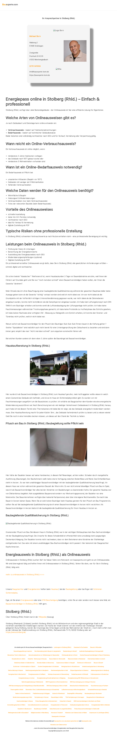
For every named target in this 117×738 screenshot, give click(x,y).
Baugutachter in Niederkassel (95, 697)
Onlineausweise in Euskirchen (100, 674)
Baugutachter (18, 589)
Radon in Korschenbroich (22, 693)
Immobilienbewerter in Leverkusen (38, 705)
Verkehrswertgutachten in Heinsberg (93, 666)
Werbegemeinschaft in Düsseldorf (18, 712)
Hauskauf (55, 589)
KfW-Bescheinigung (50, 600)
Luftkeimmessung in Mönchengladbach (73, 689)
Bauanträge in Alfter (57, 697)
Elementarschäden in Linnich (96, 659)
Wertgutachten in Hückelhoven (70, 666)
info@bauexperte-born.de (39, 72)
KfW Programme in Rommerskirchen (57, 682)
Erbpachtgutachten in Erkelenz (79, 670)
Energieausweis (27, 600)
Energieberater (34, 589)
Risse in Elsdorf (98, 663)
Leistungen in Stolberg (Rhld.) (62, 647)
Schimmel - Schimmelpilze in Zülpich (24, 666)
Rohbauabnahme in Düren (69, 655)
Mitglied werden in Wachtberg (39, 712)
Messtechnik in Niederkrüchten (79, 685)
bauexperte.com (59, 721)
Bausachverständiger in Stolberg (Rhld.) (22, 604)
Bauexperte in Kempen (58, 716)
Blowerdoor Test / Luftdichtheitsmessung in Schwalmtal (42, 689)
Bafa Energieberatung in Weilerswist (32, 682)
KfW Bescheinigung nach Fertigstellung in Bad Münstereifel (26, 685)
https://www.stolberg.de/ (16, 632)
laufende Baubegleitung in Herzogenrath (91, 651)
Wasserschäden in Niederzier (76, 659)
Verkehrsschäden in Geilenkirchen (24, 663)
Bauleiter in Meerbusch (24, 709)
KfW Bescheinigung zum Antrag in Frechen (82, 682)
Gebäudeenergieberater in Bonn (79, 705)
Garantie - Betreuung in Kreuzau (37, 659)
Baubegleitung (71, 589)
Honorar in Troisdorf (57, 712)
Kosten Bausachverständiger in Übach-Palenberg (94, 655)
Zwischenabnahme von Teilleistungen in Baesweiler (43, 655)
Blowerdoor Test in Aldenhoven (17, 655)
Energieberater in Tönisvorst (59, 705)
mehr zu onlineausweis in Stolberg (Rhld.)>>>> (25, 574)
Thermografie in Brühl (16, 689)
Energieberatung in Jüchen (27, 678)
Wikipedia (43, 617)
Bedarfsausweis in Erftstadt (80, 674)
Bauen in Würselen (95, 647)
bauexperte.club (86, 721)
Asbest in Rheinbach (58, 693)
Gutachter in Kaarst (65, 701)
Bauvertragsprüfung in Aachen (23, 651)
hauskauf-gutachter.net (71, 721)
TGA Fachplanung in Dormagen (74, 697)
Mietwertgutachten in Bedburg (100, 670)
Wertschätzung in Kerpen (15, 670)
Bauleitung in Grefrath (40, 709)
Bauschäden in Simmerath (57, 659)
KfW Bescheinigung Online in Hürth (57, 685)
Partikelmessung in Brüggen (41, 693)
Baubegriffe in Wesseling (74, 693)
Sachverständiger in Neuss (25, 701)
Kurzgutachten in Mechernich (17, 674)
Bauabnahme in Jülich (18, 659)
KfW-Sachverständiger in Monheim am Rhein (87, 701)
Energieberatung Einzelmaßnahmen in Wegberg (51, 678)
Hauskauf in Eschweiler (81, 647)
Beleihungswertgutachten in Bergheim (37, 670)
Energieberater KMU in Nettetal (101, 705)
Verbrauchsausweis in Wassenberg (58, 674)
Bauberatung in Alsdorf (70, 651)
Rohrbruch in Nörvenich (84, 663)
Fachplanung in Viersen (41, 697)
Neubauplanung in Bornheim (93, 693)
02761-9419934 (35, 66)
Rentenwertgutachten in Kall (59, 670)
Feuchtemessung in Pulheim (99, 685)
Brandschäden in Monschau (45, 663)
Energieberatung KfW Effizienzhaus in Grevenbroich (83, 678)
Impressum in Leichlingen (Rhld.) (99, 712)
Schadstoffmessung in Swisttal (97, 689)
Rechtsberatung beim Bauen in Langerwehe (48, 651)
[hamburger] (113, 5)
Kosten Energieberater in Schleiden (48, 666)
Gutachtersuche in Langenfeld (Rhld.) (61, 709)
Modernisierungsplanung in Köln (22, 697)
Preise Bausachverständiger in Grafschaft (86, 709)
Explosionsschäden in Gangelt (65, 663)
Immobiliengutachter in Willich (16, 705)
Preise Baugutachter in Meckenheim (46, 701)
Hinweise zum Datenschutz (58, 724)
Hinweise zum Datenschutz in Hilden (76, 712)
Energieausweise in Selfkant (36, 674)
